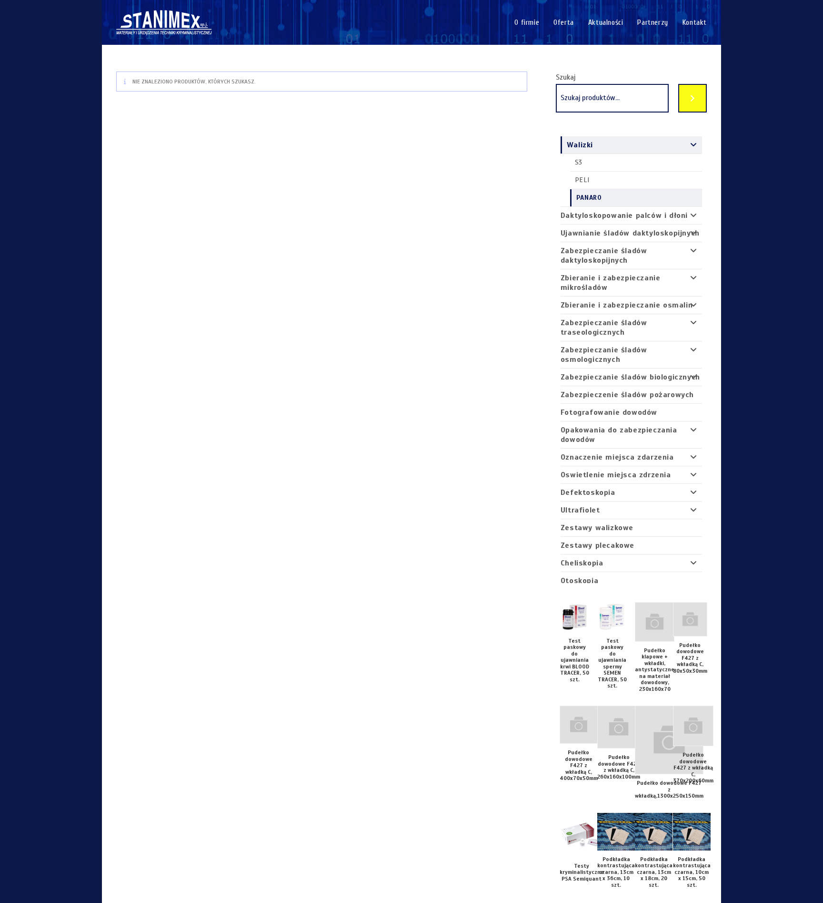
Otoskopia (579, 580)
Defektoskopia (588, 492)
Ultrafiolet (580, 510)
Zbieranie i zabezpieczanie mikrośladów (611, 282)
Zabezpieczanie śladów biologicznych (630, 377)
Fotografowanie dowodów (609, 412)
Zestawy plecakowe (597, 545)
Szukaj (565, 77)
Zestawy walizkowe (597, 528)
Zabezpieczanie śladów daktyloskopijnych (604, 255)
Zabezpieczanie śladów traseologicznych (604, 327)
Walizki (580, 145)
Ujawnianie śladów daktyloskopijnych (630, 233)
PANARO (589, 198)
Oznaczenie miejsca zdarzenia (617, 457)
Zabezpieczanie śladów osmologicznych (604, 354)
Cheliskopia (582, 563)
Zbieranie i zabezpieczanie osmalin (627, 305)
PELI (582, 180)
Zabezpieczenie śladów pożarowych (627, 395)
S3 (578, 162)
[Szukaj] (692, 98)
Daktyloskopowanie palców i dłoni (624, 215)
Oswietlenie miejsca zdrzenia (616, 475)
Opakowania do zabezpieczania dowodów (619, 434)
